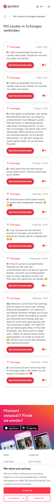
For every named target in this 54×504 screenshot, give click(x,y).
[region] (27, 484)
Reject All (38, 498)
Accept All (27, 490)
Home (4, 16)
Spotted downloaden (20, 65)
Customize (14, 498)
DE (41, 6)
